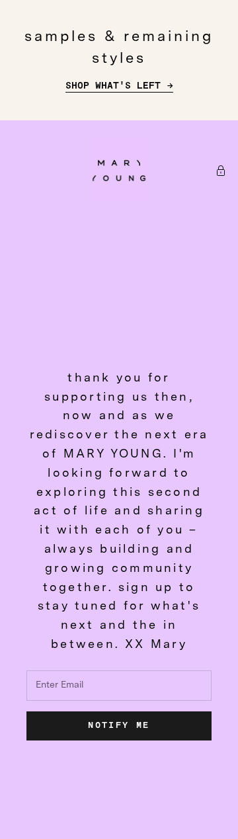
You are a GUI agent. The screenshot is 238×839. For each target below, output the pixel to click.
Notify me (118, 725)
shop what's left (113, 86)
